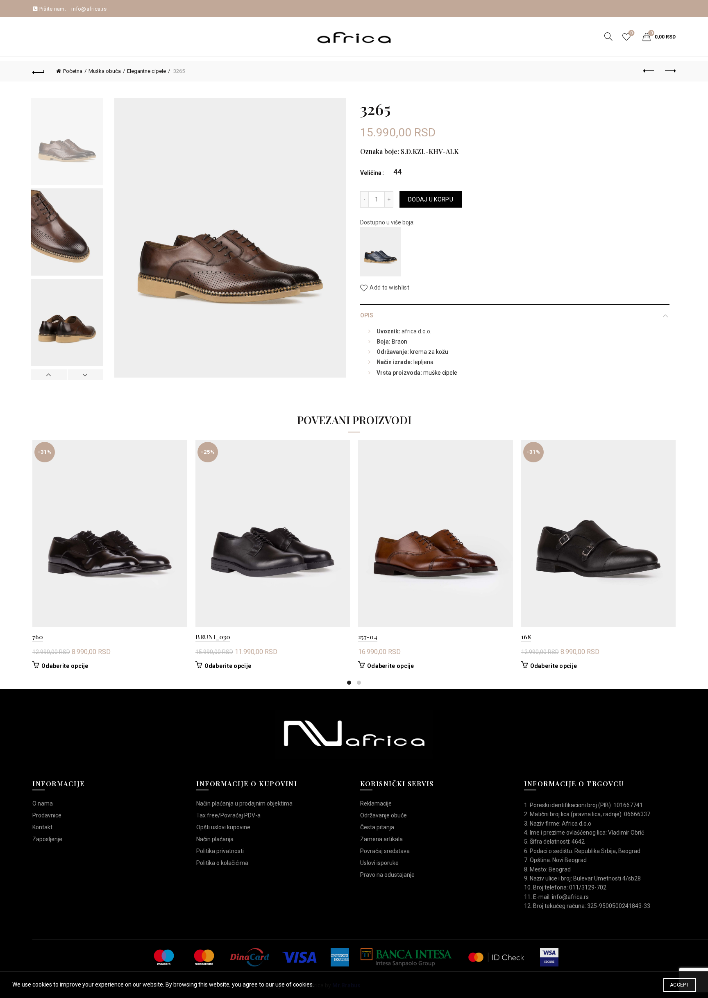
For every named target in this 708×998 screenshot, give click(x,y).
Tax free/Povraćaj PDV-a (228, 815)
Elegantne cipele (146, 71)
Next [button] (85, 374)
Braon (399, 341)
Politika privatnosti (220, 851)
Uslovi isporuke (379, 863)
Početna (72, 71)
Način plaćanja (215, 839)
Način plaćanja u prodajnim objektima (244, 803)
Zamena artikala (381, 839)
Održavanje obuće (383, 815)
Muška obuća (104, 71)
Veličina (370, 173)
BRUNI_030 (212, 637)
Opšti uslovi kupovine (223, 827)
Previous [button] (49, 374)
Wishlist (631, 33)
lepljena (423, 362)
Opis (366, 315)
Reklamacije (376, 803)
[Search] (608, 36)
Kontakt (42, 827)
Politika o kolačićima (222, 863)
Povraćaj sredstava (385, 851)
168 (526, 637)
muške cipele (440, 372)
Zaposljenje (47, 839)
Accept (679, 985)
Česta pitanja (377, 827)
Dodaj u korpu (430, 199)
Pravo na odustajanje (387, 874)
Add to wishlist (389, 288)
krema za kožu (429, 352)
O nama (42, 803)
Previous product (649, 71)
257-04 (367, 637)
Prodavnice (46, 815)
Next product (669, 71)
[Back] (38, 71)
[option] (67, 143)
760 (37, 637)
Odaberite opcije (64, 666)
